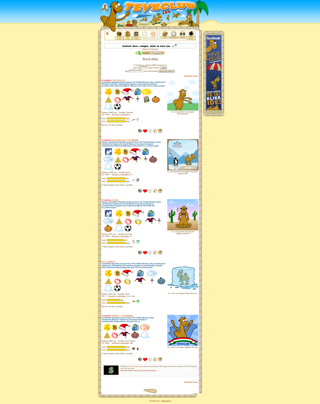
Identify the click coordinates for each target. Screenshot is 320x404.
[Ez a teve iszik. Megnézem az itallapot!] (138, 243)
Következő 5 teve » (191, 76)
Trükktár (182, 37)
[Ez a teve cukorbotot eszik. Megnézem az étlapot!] (134, 243)
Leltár (165, 37)
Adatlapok (173, 37)
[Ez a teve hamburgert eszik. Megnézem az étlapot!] (134, 350)
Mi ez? (145, 49)
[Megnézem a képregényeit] (155, 133)
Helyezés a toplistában (120, 115)
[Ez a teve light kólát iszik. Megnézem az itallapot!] (138, 181)
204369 (135, 140)
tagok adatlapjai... (150, 370)
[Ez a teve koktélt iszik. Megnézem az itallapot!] (138, 121)
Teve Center (128, 38)
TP (103, 115)
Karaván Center (136, 38)
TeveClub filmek (191, 38)
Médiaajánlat (166, 401)
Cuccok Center (119, 38)
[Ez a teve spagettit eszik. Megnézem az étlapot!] (134, 181)
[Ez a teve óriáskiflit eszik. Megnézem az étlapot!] (134, 121)
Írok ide (154, 49)
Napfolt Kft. (155, 401)
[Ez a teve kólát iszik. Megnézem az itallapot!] (138, 350)
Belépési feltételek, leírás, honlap (132, 370)
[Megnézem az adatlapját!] (145, 133)
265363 (129, 316)
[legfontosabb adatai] (160, 133)
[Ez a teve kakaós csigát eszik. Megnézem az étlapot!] (134, 303)
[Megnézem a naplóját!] (140, 133)
